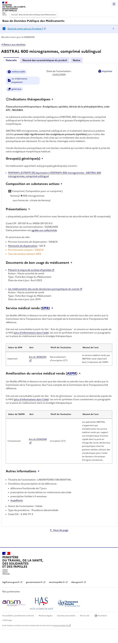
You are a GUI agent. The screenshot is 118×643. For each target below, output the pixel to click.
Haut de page (60, 530)
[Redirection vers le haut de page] (53, 99)
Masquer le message (113, 28)
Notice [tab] (76, 60)
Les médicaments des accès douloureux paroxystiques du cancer (43, 289)
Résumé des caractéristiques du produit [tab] (44, 60)
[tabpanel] (59, 294)
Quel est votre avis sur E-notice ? (25, 28)
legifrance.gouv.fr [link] (11, 582)
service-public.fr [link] (57, 582)
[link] (33, 21)
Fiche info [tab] (11, 60)
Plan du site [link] (84, 615)
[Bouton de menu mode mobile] (114, 4)
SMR (45, 308)
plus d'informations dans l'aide (31, 332)
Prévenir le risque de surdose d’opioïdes (30, 270)
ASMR (71, 373)
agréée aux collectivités (44, 230)
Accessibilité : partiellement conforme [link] (18, 615)
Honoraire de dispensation (22, 246)
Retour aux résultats (14, 44)
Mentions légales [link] (45, 615)
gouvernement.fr (34, 582)
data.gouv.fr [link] (77, 582)
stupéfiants (16, 500)
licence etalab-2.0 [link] (61, 625)
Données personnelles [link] (66, 615)
